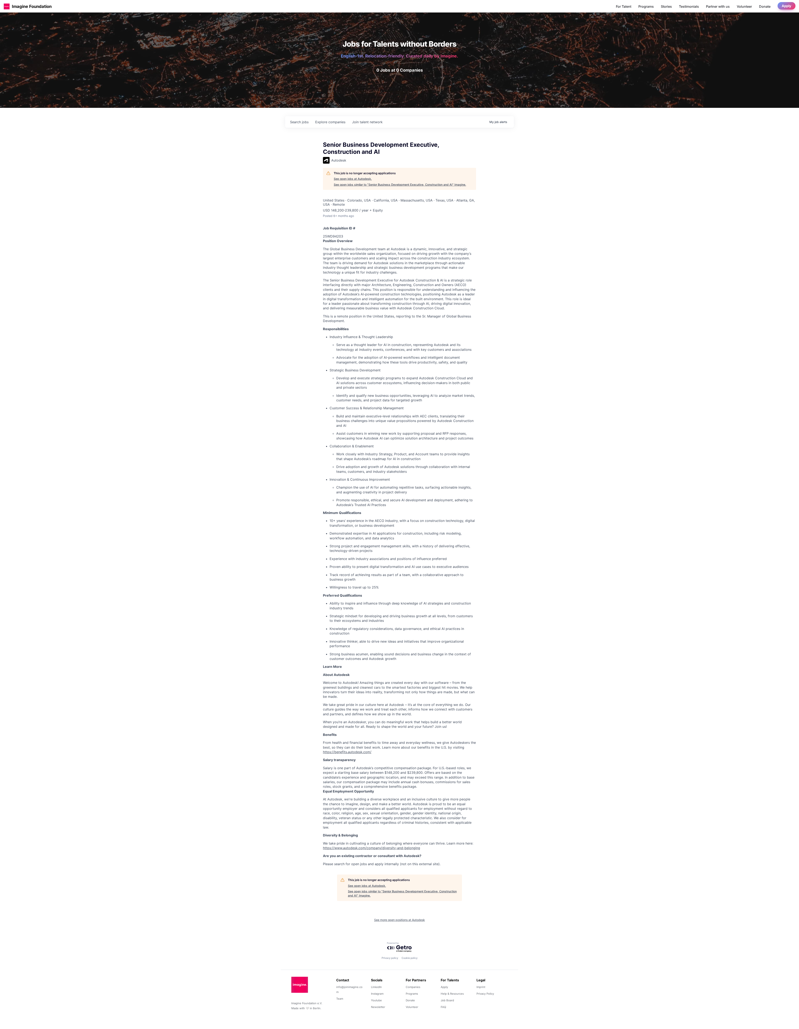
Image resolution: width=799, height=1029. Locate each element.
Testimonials (689, 6)
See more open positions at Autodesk (399, 920)
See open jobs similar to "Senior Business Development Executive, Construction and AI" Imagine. (400, 184)
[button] (6, 6)
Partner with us (718, 6)
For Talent (623, 6)
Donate (764, 6)
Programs (646, 6)
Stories (666, 6)
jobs (299, 122)
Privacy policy (390, 957)
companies (330, 122)
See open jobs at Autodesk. (353, 178)
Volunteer (744, 6)
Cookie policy (410, 957)
